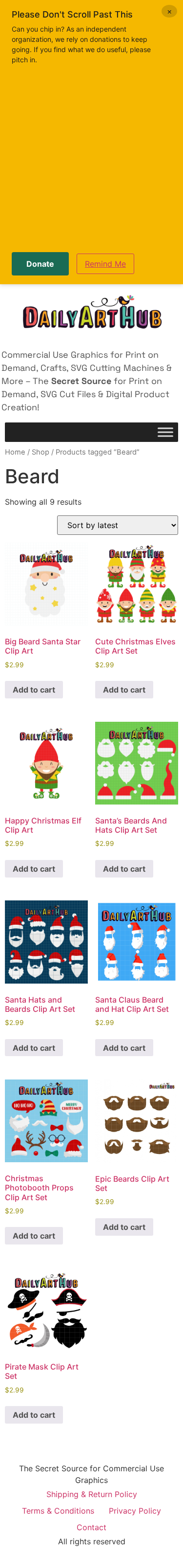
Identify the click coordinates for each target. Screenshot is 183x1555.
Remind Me (105, 264)
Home (15, 452)
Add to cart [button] (34, 690)
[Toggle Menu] (165, 432)
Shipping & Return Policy (91, 1494)
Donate (40, 264)
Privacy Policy (135, 1511)
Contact (91, 1527)
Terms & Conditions (58, 1511)
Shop (40, 452)
